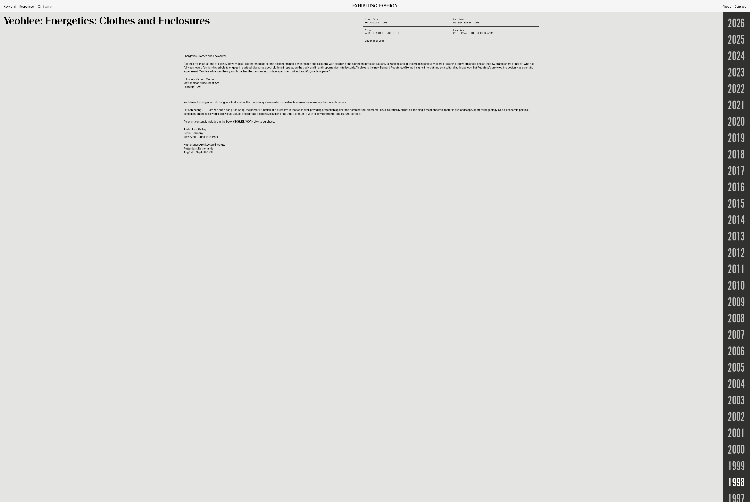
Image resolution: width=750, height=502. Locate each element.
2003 (736, 401)
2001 (736, 433)
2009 (736, 302)
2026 (736, 24)
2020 (736, 122)
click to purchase (263, 121)
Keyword (10, 6)
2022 (736, 89)
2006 (736, 351)
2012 (736, 253)
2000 (736, 450)
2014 (736, 220)
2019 (736, 138)
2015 (736, 204)
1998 (736, 483)
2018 (736, 155)
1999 (736, 466)
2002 (736, 417)
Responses (27, 6)
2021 (736, 106)
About (727, 6)
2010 (736, 286)
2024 (736, 56)
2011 (736, 269)
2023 (736, 73)
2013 (736, 237)
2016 (736, 188)
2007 (736, 335)
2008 (736, 319)
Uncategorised (375, 40)
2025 (736, 40)
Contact (740, 6)
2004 (736, 384)
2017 (736, 171)
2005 (736, 368)
